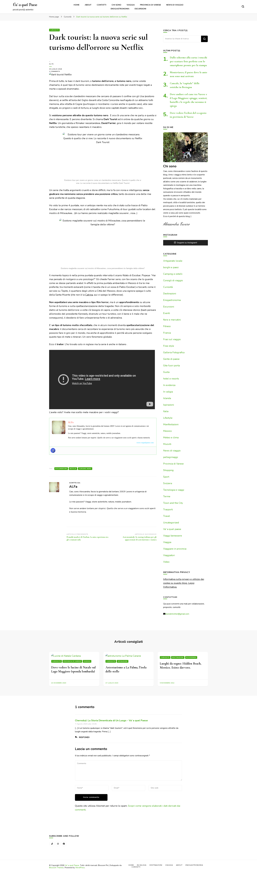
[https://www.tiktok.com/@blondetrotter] (52, 843)
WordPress (80, 867)
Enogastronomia (120, 8)
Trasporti (168, 509)
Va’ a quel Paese (25, 5)
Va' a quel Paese (72, 865)
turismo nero (85, 469)
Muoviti (167, 444)
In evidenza (169, 385)
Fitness (167, 326)
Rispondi (84, 737)
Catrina (89, 294)
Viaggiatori (169, 555)
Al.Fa (51, 64)
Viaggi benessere (172, 535)
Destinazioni (169, 293)
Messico (167, 431)
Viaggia (131, 5)
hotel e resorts (171, 378)
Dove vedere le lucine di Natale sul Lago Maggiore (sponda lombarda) (73, 669)
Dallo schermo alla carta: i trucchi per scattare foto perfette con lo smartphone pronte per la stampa (188, 61)
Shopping (168, 470)
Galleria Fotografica (173, 352)
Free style (168, 345)
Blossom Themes (56, 867)
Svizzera (167, 483)
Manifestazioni (170, 424)
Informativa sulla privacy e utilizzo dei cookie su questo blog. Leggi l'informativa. (183, 583)
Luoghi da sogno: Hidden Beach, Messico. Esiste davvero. (180, 665)
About (88, 5)
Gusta (166, 372)
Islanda (167, 398)
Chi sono (116, 5)
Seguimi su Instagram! (187, 242)
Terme (166, 496)
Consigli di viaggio (173, 280)
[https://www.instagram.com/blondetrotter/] (58, 843)
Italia (165, 411)
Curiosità (54, 30)
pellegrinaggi (170, 457)
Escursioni (140, 8)
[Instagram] (53, 450)
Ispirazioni (168, 404)
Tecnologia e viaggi (173, 489)
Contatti (101, 5)
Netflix (73, 469)
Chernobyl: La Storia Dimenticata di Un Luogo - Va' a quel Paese (111, 720)
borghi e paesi (171, 267)
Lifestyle (167, 417)
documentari (61, 469)
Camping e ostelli (172, 274)
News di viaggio (174, 5)
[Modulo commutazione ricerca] (243, 6)
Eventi (166, 313)
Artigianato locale (172, 260)
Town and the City (173, 503)
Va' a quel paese (172, 529)
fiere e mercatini (172, 319)
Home (76, 5)
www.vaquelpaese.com (145, 443)
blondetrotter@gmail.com (177, 613)
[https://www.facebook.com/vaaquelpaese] (64, 843)
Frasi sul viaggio (172, 339)
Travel (166, 516)
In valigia (168, 391)
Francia (167, 332)
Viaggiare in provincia (174, 548)
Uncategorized (171, 522)
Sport (166, 476)
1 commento (58, 71)
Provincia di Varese (150, 5)
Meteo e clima (171, 437)
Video (166, 561)
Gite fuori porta (171, 365)
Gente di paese (171, 359)
